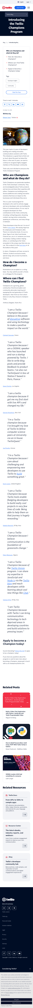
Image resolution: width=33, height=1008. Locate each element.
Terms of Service (5, 995)
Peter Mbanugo (8, 555)
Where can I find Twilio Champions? (16, 64)
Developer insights (12, 80)
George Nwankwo (8, 412)
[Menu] (28, 7)
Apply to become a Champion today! (14, 70)
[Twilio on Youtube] (19, 953)
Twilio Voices (18, 568)
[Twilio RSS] (22, 104)
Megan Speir (7, 117)
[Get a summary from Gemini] (9, 908)
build (19, 473)
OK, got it (16, 999)
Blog (4, 42)
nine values (11, 227)
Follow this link (19, 651)
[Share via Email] (18, 104)
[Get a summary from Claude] (14, 908)
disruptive (15, 319)
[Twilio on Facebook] (4, 953)
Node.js (11, 580)
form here (22, 245)
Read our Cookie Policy (6, 1005)
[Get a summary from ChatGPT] (4, 908)
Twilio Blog (9, 14)
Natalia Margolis (8, 525)
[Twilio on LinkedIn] (14, 953)
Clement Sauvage (8, 335)
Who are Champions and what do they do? (15, 52)
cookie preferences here (14, 988)
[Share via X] (9, 104)
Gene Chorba (7, 386)
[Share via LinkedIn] (13, 104)
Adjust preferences (16, 1002)
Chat (25, 593)
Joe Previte (6, 448)
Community (11, 85)
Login (27, 2)
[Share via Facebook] (5, 104)
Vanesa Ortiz (7, 600)
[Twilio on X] (9, 953)
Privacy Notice (9, 992)
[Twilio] (7, 7)
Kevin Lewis (6, 484)
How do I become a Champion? (15, 58)
